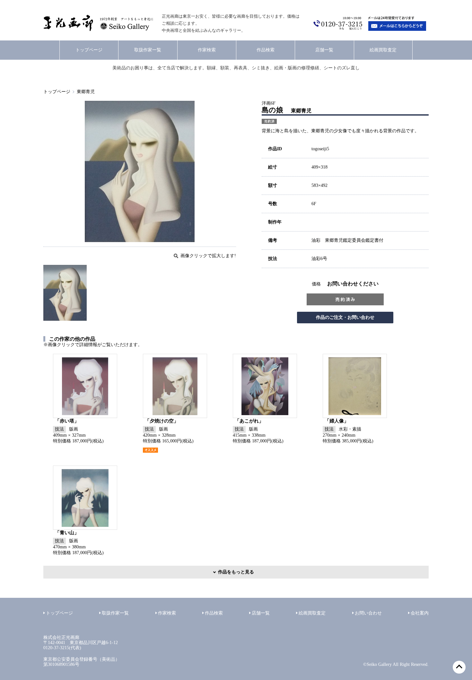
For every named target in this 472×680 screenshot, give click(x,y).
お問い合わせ (368, 613)
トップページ (88, 50)
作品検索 (266, 50)
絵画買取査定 (383, 50)
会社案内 (420, 613)
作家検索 (207, 50)
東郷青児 (86, 91)
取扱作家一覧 (147, 50)
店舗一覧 (324, 50)
